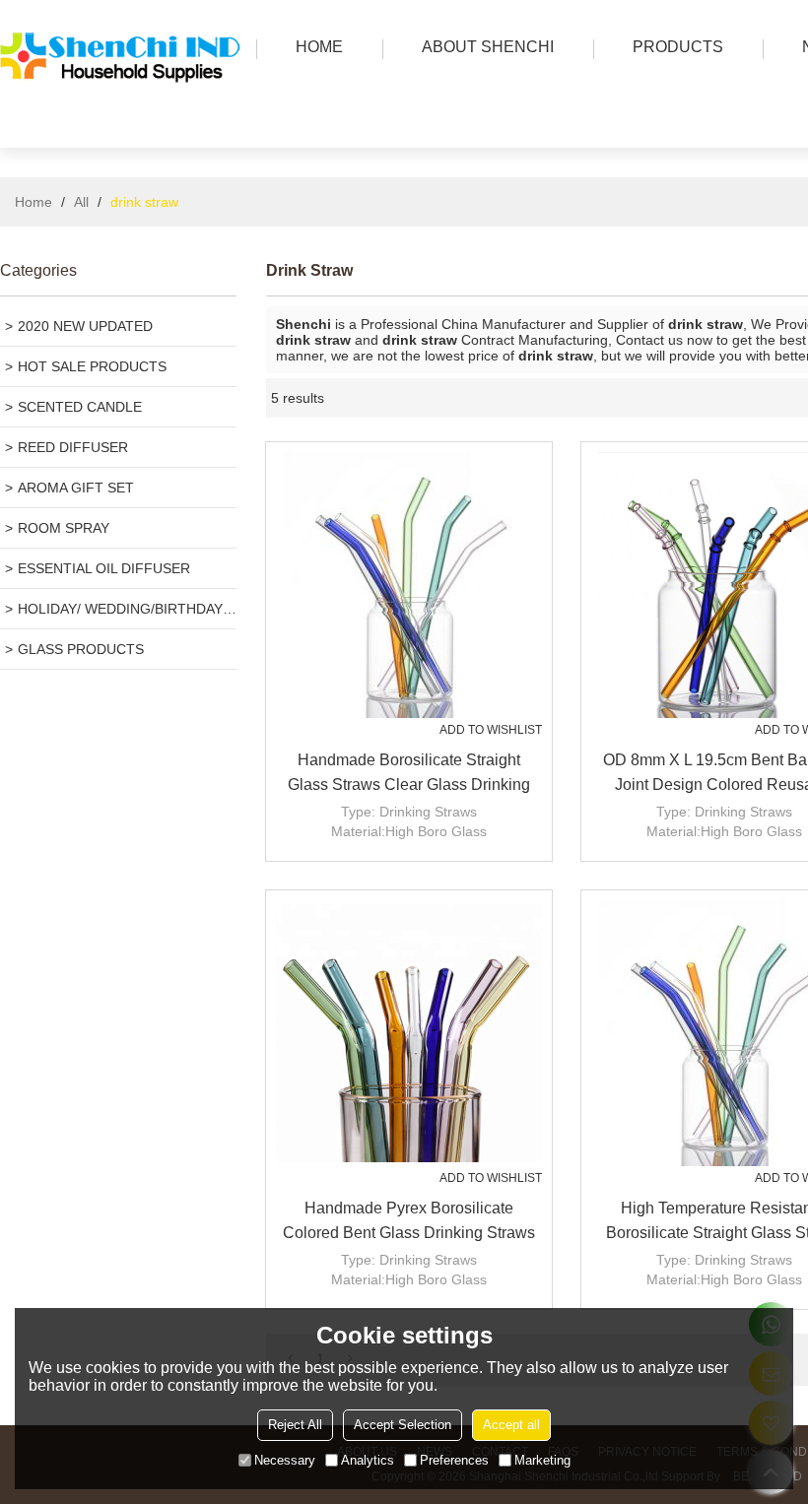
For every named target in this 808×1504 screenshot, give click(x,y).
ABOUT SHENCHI (488, 46)
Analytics (367, 1460)
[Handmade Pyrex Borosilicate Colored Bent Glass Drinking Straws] (409, 1033)
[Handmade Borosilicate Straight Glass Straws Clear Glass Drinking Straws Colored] (409, 585)
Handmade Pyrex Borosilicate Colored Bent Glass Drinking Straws (409, 1220)
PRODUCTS (678, 46)
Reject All (295, 1424)
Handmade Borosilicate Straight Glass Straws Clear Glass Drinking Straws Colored (409, 774)
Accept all (511, 1424)
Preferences (454, 1460)
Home (33, 202)
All (81, 202)
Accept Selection (402, 1424)
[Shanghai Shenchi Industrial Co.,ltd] (123, 123)
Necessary (284, 1460)
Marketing (542, 1460)
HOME (319, 46)
